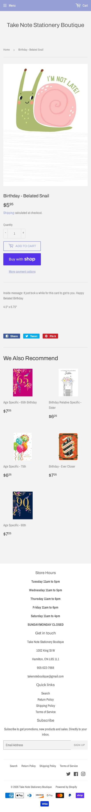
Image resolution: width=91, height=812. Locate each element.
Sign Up (79, 745)
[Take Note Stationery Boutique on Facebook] (76, 774)
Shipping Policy (45, 705)
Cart (85, 5)
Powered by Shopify (66, 787)
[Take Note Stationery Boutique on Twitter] (68, 774)
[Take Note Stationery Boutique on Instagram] (83, 774)
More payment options (22, 271)
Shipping (8, 212)
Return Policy (46, 699)
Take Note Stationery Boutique (45, 25)
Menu (12, 5)
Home (6, 49)
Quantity (8, 225)
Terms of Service (46, 711)
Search (45, 693)
